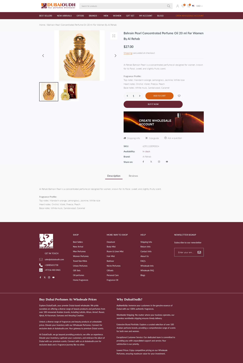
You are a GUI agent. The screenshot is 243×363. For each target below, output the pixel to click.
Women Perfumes (81, 256)
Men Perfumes (79, 251)
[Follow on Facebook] (143, 162)
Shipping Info (146, 242)
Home (42, 24)
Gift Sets (76, 270)
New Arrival (78, 246)
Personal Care (113, 275)
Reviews (133, 175)
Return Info (145, 246)
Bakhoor (110, 261)
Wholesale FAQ (147, 270)
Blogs (142, 275)
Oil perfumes (78, 275)
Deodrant (111, 242)
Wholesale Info (147, 266)
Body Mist (111, 246)
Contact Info (145, 251)
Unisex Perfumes (80, 266)
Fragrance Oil (112, 280)
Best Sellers (78, 242)
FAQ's (143, 261)
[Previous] (45, 55)
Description (113, 175)
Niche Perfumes (114, 266)
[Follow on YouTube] (167, 162)
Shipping (128, 53)
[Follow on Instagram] (159, 162)
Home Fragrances (80, 280)
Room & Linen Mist (115, 251)
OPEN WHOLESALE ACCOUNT (190, 16)
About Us (144, 256)
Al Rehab (147, 156)
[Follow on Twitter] (151, 162)
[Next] (113, 55)
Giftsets (110, 270)
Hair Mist (111, 256)
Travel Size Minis (80, 261)
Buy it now (153, 104)
